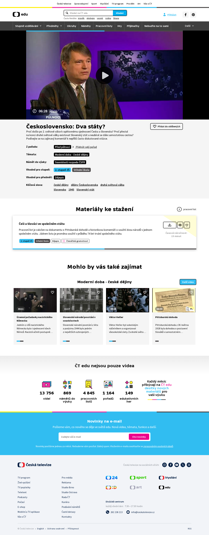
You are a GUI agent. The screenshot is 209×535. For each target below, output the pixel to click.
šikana (116, 18)
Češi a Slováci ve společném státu (42, 224)
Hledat (120, 13)
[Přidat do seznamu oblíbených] (187, 225)
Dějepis (59, 177)
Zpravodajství (81, 3)
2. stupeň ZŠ (62, 170)
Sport (94, 3)
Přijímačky (133, 26)
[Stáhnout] (169, 225)
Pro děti (130, 3)
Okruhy (71, 26)
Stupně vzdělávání (26, 26)
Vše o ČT (148, 3)
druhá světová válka (112, 185)
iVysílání (104, 3)
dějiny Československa (84, 185)
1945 (71, 189)
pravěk (81, 18)
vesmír (100, 18)
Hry (120, 26)
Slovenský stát (85, 189)
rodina (108, 18)
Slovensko (60, 189)
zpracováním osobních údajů (158, 446)
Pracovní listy (104, 26)
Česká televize (64, 3)
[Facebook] (186, 15)
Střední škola (81, 170)
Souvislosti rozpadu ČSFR (70, 162)
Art (139, 3)
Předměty (53, 26)
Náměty (86, 26)
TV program (117, 3)
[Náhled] (180, 225)
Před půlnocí (62, 147)
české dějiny (61, 185)
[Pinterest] (193, 15)
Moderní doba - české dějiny (71, 154)
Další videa (188, 281)
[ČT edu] (20, 15)
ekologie (91, 18)
